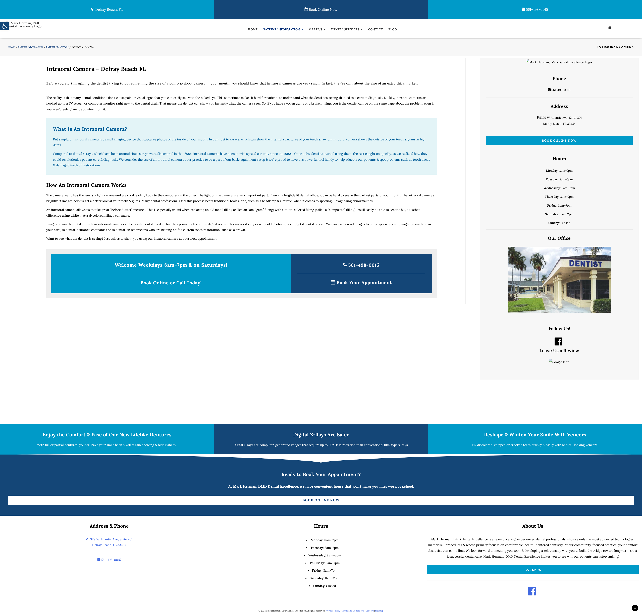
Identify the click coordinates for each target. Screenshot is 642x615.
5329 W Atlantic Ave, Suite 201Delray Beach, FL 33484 (110, 542)
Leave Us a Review (559, 350)
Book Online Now (322, 9)
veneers (591, 445)
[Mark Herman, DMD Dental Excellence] (24, 30)
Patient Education (57, 47)
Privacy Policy (333, 610)
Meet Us (316, 29)
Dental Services (345, 29)
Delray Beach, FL (108, 9)
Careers (532, 570)
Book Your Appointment (363, 282)
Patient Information (281, 29)
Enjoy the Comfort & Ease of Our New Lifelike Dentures (107, 434)
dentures (71, 445)
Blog (392, 29)
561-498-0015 (536, 9)
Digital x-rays (243, 445)
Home (253, 29)
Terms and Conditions (353, 610)
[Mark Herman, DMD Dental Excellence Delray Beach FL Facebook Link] (558, 344)
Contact (375, 29)
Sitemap (379, 610)
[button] (610, 28)
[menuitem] (253, 30)
